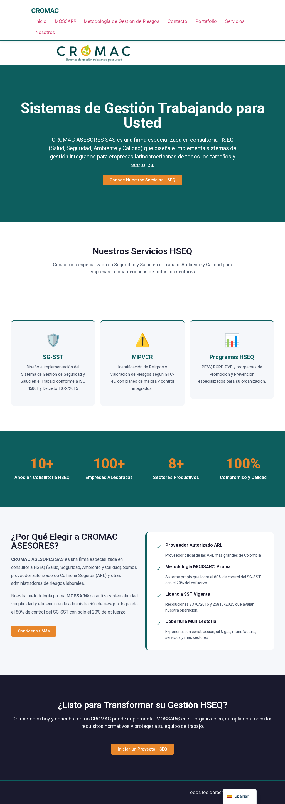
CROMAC (45, 10)
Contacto (177, 21)
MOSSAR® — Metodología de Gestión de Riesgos (107, 21)
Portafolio (206, 21)
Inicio (40, 21)
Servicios (234, 21)
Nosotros (45, 32)
